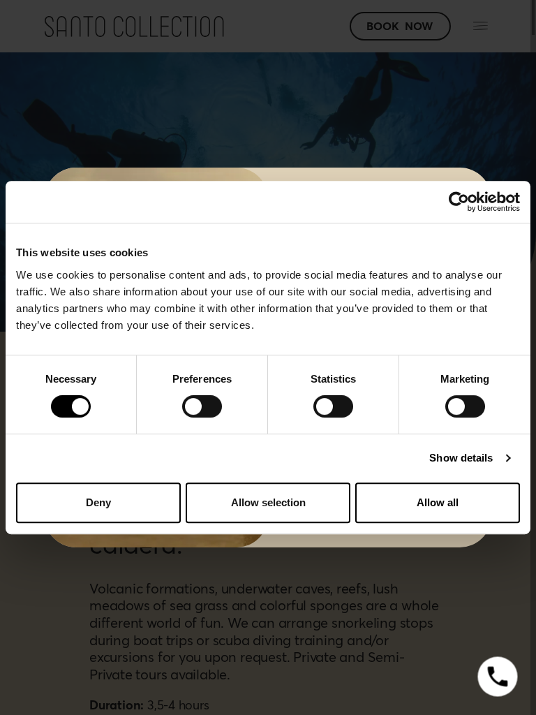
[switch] (202, 406)
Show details (461, 458)
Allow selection (268, 502)
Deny (98, 502)
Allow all (438, 502)
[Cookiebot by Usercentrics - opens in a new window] (459, 201)
